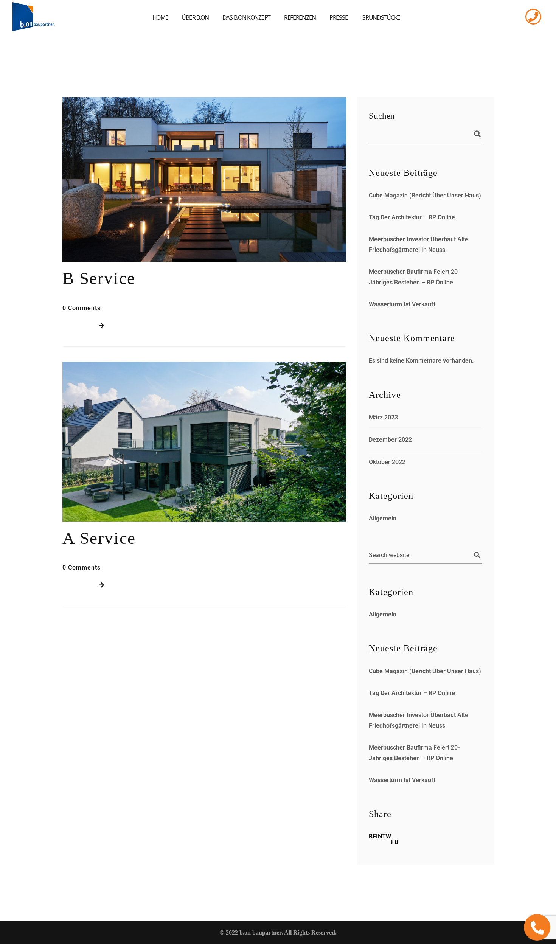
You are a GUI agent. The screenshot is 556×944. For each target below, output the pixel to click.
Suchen (382, 116)
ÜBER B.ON (195, 17)
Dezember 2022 (390, 439)
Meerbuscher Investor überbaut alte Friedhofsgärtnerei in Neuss (418, 244)
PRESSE (338, 17)
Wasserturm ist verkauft (402, 304)
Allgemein (382, 518)
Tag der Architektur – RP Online (412, 217)
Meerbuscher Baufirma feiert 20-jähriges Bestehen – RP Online (414, 277)
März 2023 (383, 417)
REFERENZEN (300, 17)
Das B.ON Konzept (246, 17)
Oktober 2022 (387, 462)
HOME (160, 17)
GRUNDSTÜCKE (380, 17)
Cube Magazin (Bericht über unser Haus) (425, 195)
